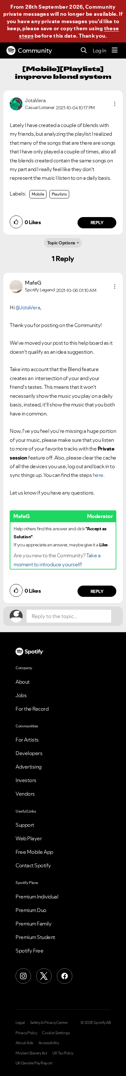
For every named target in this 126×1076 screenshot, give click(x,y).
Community (35, 50)
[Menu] (115, 50)
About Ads (24, 1042)
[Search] (84, 50)
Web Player (29, 838)
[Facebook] (64, 976)
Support (25, 824)
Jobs (21, 695)
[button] (115, 104)
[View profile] (16, 103)
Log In (99, 50)
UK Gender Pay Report (34, 1063)
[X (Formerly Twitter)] (44, 976)
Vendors (25, 793)
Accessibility (48, 1042)
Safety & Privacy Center (49, 1022)
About (23, 681)
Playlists (59, 194)
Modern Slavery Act (31, 1053)
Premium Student (35, 937)
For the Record (32, 708)
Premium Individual (37, 896)
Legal (20, 1022)
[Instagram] (23, 976)
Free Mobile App (34, 851)
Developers (29, 753)
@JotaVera (28, 307)
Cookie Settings (56, 1032)
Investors (26, 780)
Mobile (38, 194)
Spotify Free (29, 950)
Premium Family (33, 923)
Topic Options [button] (61, 243)
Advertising (29, 766)
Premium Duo (31, 910)
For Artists (27, 739)
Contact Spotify (33, 865)
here (98, 475)
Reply (97, 222)
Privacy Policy (26, 1032)
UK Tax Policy (62, 1053)
